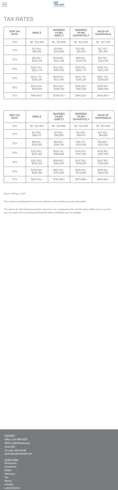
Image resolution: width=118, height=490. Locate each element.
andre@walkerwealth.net (18, 453)
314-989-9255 (19, 439)
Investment (10, 466)
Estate (7, 470)
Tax (6, 477)
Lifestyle (9, 484)
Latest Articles (12, 488)
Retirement (10, 463)
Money (8, 481)
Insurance (9, 473)
